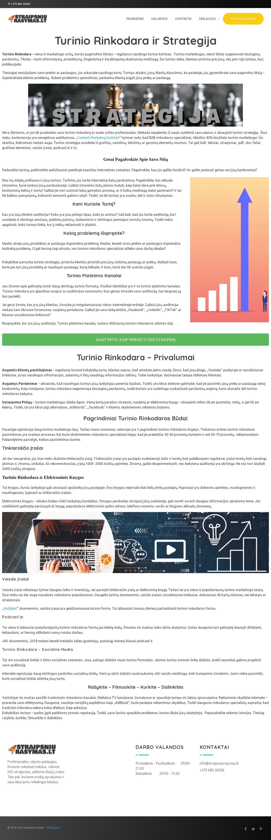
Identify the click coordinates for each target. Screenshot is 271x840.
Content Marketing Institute (98, 137)
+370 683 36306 (20, 3)
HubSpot (10, 608)
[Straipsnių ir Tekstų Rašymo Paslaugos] (31, 749)
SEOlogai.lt (53, 827)
